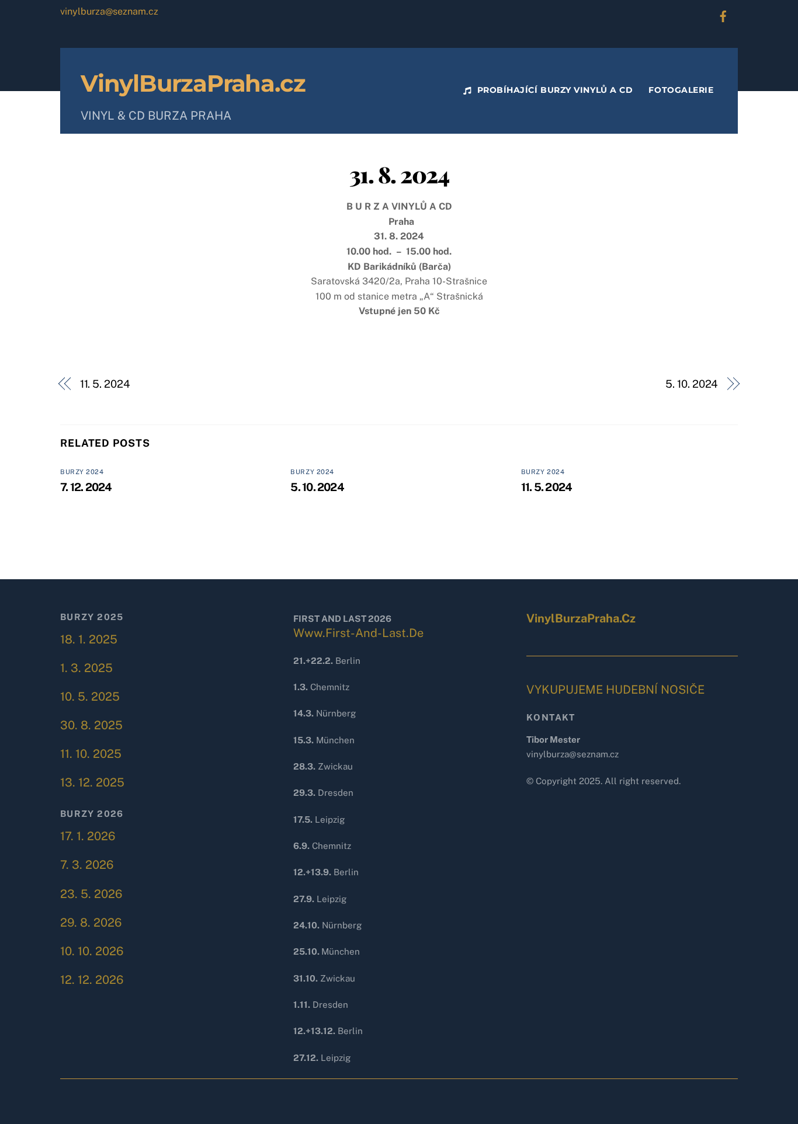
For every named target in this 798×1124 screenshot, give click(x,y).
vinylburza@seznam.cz (109, 11)
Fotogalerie (680, 90)
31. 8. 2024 (399, 174)
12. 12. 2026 (91, 980)
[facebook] (723, 14)
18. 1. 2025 (88, 639)
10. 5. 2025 (90, 697)
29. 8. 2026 (91, 923)
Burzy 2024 (82, 472)
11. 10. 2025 (91, 754)
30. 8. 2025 (91, 725)
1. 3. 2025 (86, 668)
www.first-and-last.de (358, 633)
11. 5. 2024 (105, 384)
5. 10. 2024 (691, 384)
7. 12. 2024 (86, 487)
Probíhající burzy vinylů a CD (553, 90)
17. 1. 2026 (87, 836)
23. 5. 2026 (91, 894)
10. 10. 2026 (91, 951)
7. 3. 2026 (86, 865)
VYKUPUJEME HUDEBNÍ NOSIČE (615, 690)
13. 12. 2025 (92, 782)
